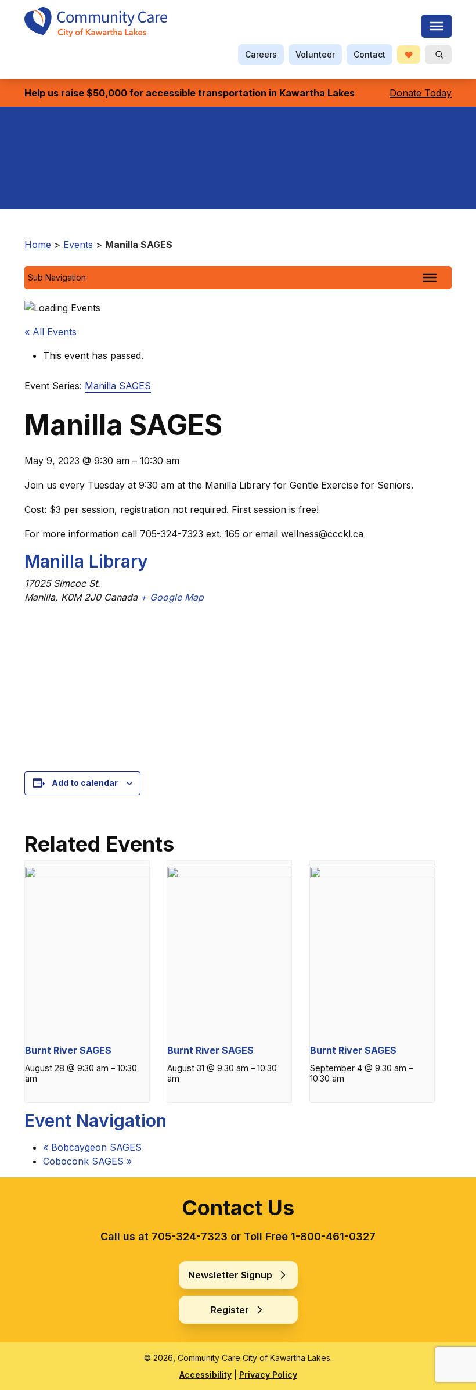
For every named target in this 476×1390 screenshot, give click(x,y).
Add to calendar (85, 783)
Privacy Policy (268, 1375)
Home (37, 244)
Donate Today (421, 93)
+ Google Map (172, 597)
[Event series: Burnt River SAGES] (84, 1087)
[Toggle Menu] (430, 278)
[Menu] (436, 26)
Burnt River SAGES (68, 1050)
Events (78, 244)
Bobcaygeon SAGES (92, 1147)
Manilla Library (86, 561)
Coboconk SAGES (87, 1161)
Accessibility (205, 1375)
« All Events (50, 331)
